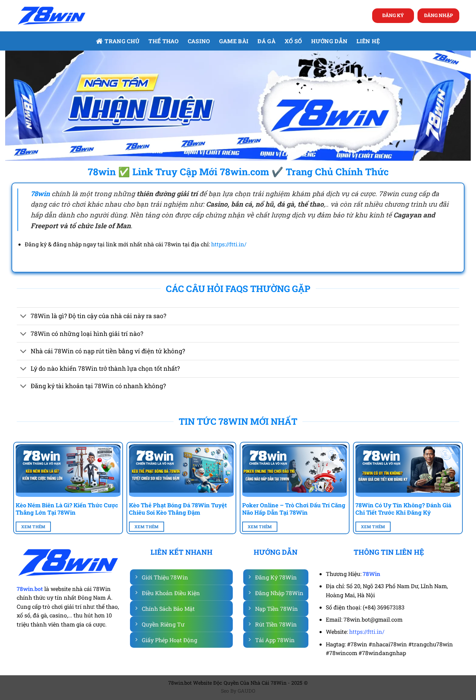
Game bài (234, 41)
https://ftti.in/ (228, 244)
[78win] (51, 16)
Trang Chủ (122, 41)
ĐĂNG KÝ (393, 15)
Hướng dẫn (329, 41)
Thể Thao (163, 41)
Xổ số (293, 41)
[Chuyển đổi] (23, 316)
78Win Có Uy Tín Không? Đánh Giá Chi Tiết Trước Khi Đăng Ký (403, 508)
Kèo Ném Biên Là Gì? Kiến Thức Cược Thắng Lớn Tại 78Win (67, 508)
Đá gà (267, 41)
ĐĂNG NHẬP (438, 15)
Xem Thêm (33, 526)
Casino (199, 41)
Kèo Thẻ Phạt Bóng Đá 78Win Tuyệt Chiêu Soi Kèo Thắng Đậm (178, 508)
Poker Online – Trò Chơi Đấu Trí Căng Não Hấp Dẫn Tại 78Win (293, 508)
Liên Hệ (368, 41)
